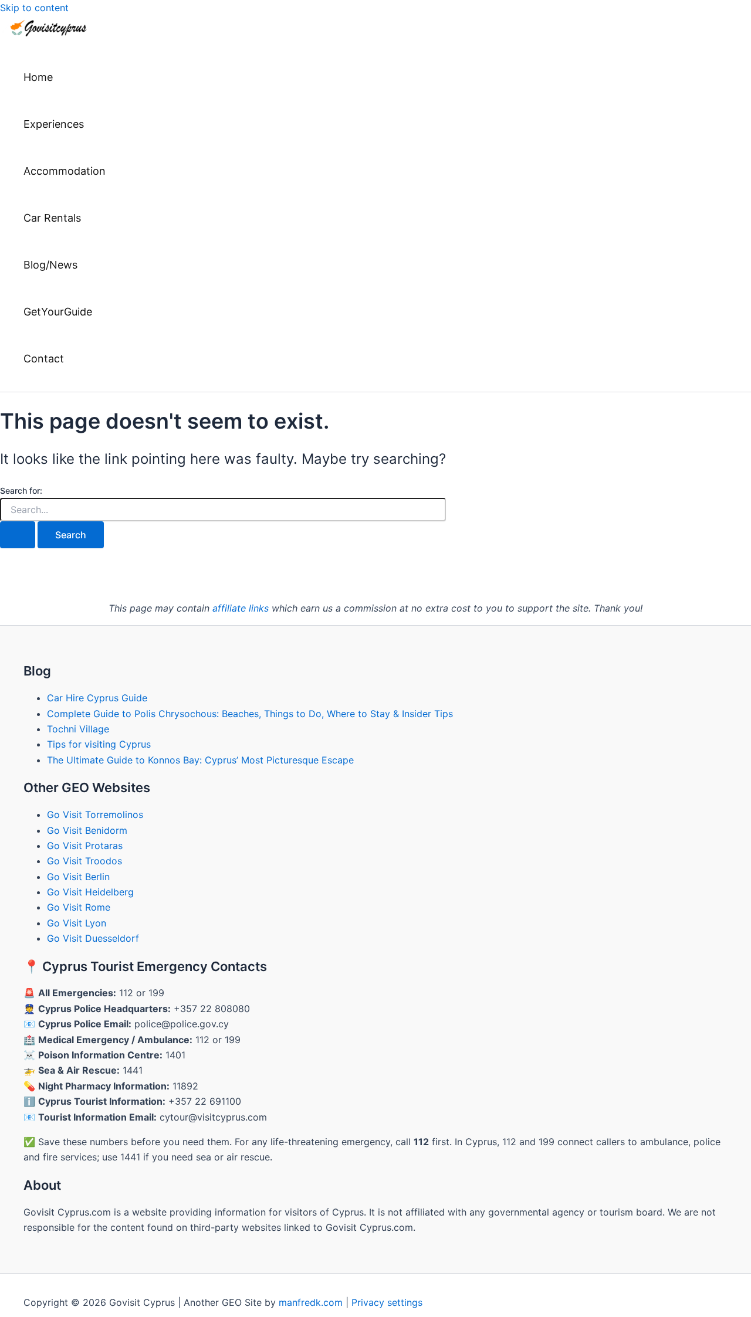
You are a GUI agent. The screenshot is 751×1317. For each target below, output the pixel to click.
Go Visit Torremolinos (95, 814)
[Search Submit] (17, 534)
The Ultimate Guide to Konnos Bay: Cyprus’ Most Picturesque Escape (200, 760)
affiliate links (240, 608)
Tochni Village (78, 729)
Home (38, 77)
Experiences (53, 124)
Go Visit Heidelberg (90, 892)
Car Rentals (52, 218)
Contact (43, 358)
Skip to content (34, 7)
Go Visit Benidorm (87, 830)
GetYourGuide (57, 312)
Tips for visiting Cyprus (99, 744)
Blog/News (50, 265)
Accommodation (64, 171)
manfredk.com (311, 1302)
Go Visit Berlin (78, 876)
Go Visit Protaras (85, 845)
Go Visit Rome (78, 907)
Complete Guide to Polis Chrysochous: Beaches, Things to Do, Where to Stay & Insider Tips (250, 713)
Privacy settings (386, 1302)
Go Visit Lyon (76, 923)
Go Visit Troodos (84, 861)
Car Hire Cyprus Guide (97, 698)
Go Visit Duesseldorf (93, 938)
